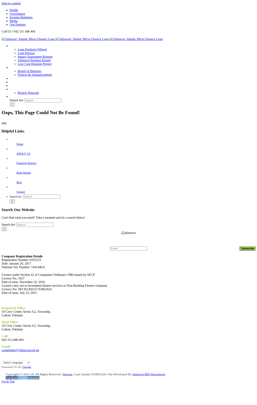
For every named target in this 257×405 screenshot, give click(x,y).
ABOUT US (23, 153)
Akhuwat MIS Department (148, 374)
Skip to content (11, 3)
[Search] (12, 96)
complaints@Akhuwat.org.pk (20, 350)
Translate (26, 367)
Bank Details (23, 172)
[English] (3, 357)
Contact (20, 191)
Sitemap (68, 374)
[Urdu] (7, 357)
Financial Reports (26, 163)
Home (19, 144)
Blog (19, 182)
